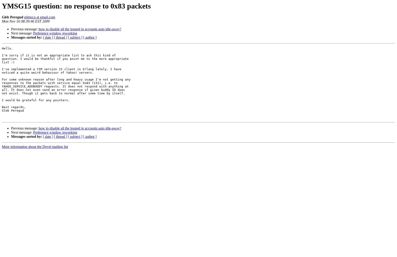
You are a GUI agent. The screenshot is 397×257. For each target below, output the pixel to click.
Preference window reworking (55, 33)
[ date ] (48, 37)
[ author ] (89, 37)
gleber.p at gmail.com (39, 17)
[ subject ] (75, 37)
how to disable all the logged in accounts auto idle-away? (80, 29)
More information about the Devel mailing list (35, 147)
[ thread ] (60, 37)
